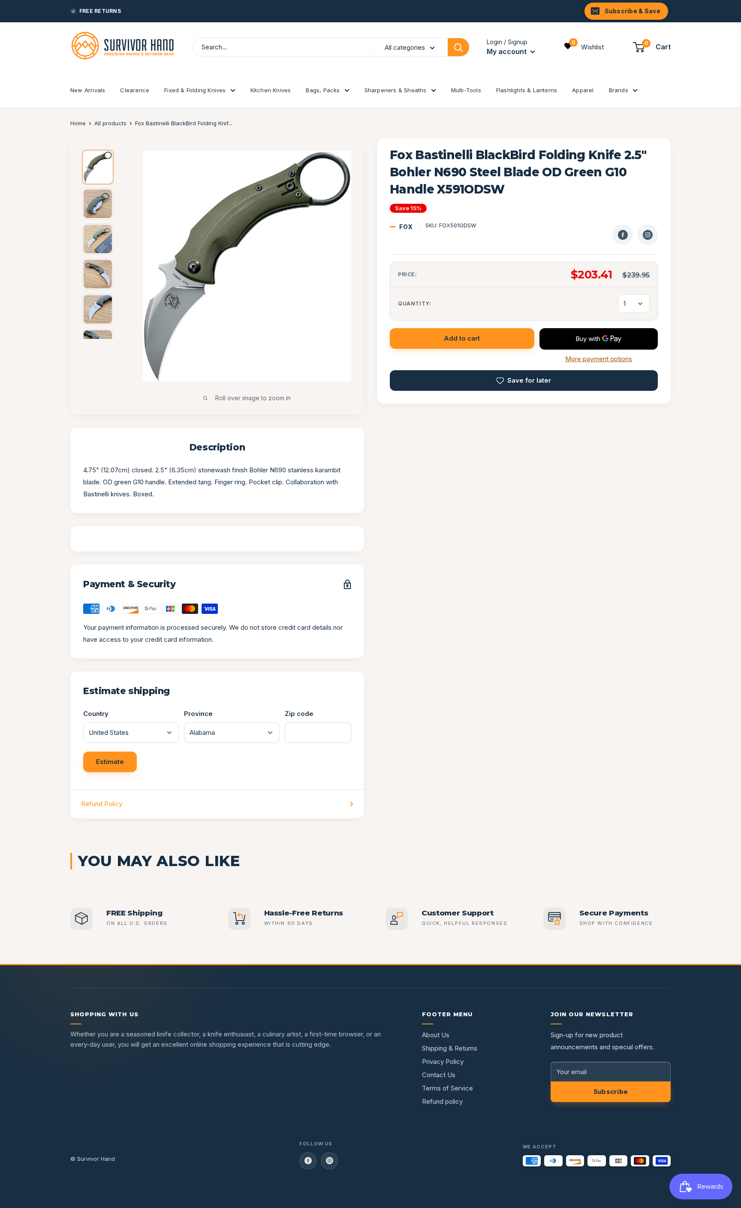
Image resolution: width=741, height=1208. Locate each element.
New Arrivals (87, 90)
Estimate (110, 762)
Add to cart (462, 338)
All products (110, 123)
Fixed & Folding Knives (195, 90)
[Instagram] (647, 234)
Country (95, 714)
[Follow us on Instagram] (329, 1160)
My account (507, 51)
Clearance (134, 90)
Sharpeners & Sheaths (395, 90)
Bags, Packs (323, 90)
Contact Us (438, 1075)
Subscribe (610, 1091)
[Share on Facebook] (622, 234)
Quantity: (414, 303)
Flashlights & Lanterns (526, 90)
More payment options (598, 359)
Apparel (582, 90)
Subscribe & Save (632, 11)
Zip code (299, 714)
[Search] (458, 47)
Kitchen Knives (270, 90)
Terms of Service (447, 1088)
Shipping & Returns (449, 1048)
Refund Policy (101, 804)
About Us (435, 1035)
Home (78, 123)
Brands (618, 90)
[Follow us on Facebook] (307, 1160)
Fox (406, 226)
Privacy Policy (443, 1061)
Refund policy (442, 1101)
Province (198, 714)
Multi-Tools (466, 90)
